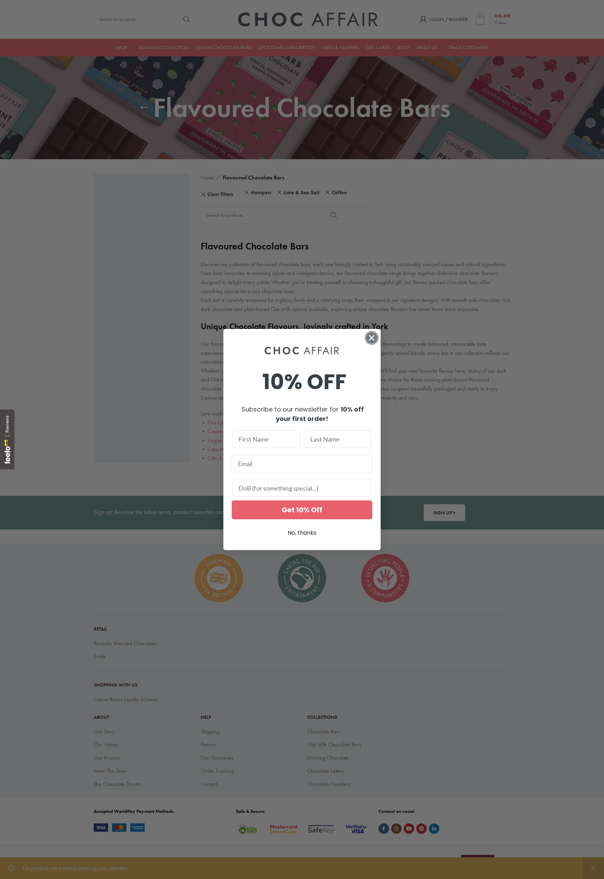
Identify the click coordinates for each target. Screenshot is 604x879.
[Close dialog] (372, 338)
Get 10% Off (302, 510)
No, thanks (302, 533)
